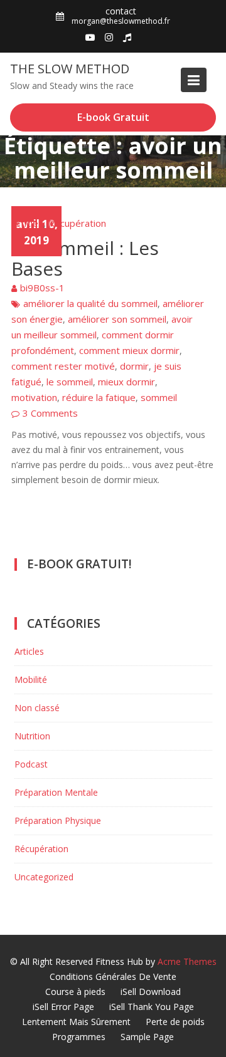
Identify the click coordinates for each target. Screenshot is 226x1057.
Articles (27, 223)
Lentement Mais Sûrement (76, 1022)
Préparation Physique (57, 820)
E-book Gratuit (113, 117)
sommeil (159, 397)
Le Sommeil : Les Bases (85, 258)
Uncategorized (43, 877)
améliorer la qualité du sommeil (90, 303)
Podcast (31, 764)
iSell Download (151, 991)
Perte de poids (175, 1022)
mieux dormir (126, 381)
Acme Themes (187, 961)
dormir (134, 366)
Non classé (37, 708)
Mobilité (30, 679)
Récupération (77, 223)
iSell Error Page (63, 1007)
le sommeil (69, 381)
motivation (34, 397)
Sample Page (147, 1037)
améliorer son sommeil (117, 319)
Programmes (78, 1037)
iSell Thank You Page (151, 1007)
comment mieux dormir (129, 350)
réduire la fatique (99, 397)
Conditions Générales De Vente (113, 976)
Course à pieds (75, 991)
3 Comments (50, 413)
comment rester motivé (63, 366)
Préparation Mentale (56, 792)
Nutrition (32, 736)
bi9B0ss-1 (42, 287)
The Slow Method (69, 68)
